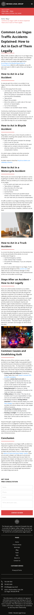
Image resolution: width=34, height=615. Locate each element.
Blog (17, 550)
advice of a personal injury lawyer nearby (15, 453)
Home (17, 542)
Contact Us (17, 560)
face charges (8, 403)
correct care (23, 269)
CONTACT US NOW (17, 513)
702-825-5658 (8, 584)
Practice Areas (17, 545)
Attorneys (17, 547)
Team (17, 552)
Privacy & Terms (17, 570)
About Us (17, 558)
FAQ (17, 555)
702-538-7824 (8, 582)
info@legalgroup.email (11, 587)
